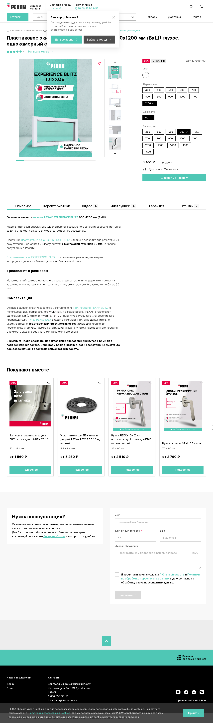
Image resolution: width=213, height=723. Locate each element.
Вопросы (151, 17)
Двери (10, 683)
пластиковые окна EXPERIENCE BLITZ (45, 240)
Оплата (196, 17)
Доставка (174, 17)
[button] (145, 75)
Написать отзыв (38, 51)
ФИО (118, 515)
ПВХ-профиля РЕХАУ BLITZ (90, 307)
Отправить (125, 595)
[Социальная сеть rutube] (178, 692)
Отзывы (189, 206)
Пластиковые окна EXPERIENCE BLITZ (31, 257)
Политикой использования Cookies (49, 713)
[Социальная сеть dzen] (194, 692)
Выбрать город (97, 39)
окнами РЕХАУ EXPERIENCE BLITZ (55, 217)
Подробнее (30, 469)
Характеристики (56, 206)
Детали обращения (126, 546)
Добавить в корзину (174, 177)
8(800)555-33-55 (58, 696)
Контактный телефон (128, 530)
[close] (113, 17)
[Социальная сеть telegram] (186, 692)
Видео (89, 206)
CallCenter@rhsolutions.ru (63, 700)
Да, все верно (64, 39)
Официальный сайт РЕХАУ (191, 700)
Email (163, 530)
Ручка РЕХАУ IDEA (39, 319)
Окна (9, 688)
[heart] (191, 6)
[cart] (201, 6)
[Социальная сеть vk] (201, 692)
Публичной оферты (172, 574)
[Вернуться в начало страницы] (106, 641)
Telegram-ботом (54, 536)
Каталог (15, 17)
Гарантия (156, 206)
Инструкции (122, 206)
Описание (23, 206)
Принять (193, 713)
